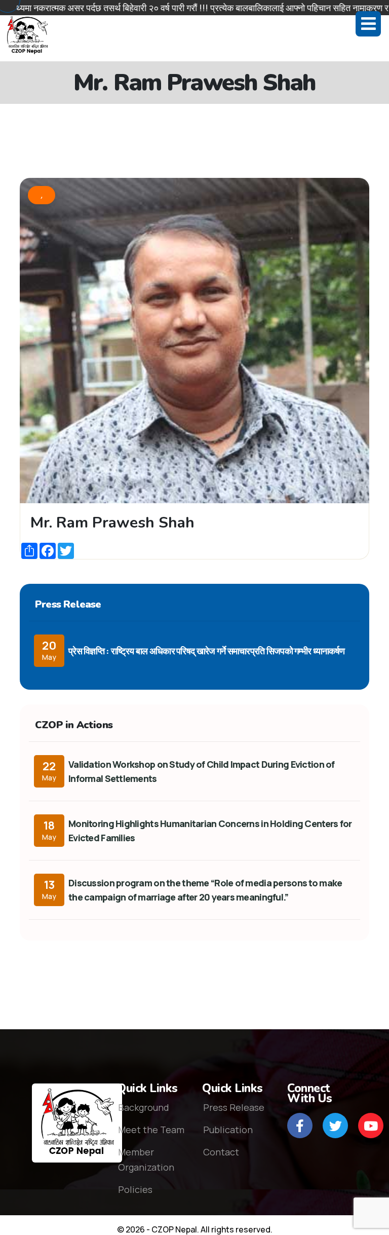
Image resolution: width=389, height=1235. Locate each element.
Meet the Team (151, 1130)
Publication (228, 1130)
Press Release (233, 1107)
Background (143, 1107)
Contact (221, 1152)
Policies (135, 1189)
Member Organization (146, 1159)
